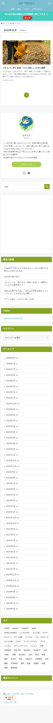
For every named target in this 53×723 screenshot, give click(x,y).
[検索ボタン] (3, 3)
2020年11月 (12, 580)
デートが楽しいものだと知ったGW (19, 299)
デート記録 (18, 637)
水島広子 (29, 659)
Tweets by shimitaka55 (13, 318)
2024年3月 (12, 386)
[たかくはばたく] (26, 3)
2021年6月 (12, 546)
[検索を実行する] (47, 186)
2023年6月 (12, 426)
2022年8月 (12, 478)
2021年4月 (12, 557)
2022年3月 (12, 506)
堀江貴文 (27, 650)
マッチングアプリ (30, 641)
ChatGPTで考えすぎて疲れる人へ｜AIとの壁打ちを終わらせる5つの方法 (26, 269)
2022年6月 (12, 489)
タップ (27, 18)
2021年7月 (12, 540)
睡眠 (6, 663)
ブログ (18, 641)
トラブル (29, 637)
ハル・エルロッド (41, 637)
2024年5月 (12, 375)
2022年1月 (12, 512)
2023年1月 (12, 455)
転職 (43, 663)
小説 (45, 650)
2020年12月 (12, 574)
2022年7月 (12, 483)
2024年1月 (12, 398)
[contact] (29, 173)
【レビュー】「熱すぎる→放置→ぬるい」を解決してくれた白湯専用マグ (26, 283)
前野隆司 (7, 650)
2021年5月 (12, 552)
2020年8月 (12, 597)
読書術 (36, 663)
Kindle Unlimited (10, 633)
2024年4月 (12, 381)
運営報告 (14, 668)
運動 (6, 668)
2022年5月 (12, 495)
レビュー (33, 646)
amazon (15, 628)
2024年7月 (12, 369)
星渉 (37, 655)
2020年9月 (12, 592)
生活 (46, 659)
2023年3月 (12, 443)
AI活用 (6, 628)
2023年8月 (12, 415)
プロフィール (26, 164)
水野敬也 (38, 659)
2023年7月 (12, 421)
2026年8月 (12, 358)
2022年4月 (12, 500)
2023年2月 (12, 449)
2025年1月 (12, 364)
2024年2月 (12, 392)
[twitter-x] (24, 173)
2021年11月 (12, 523)
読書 (28, 663)
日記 (30, 655)
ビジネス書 (8, 641)
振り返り (22, 655)
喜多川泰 (17, 650)
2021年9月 (12, 529)
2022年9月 (12, 472)
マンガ (42, 641)
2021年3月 (12, 563)
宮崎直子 (37, 650)
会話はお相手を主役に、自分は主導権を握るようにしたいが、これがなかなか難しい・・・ (26, 292)
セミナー (7, 637)
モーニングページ (20, 646)
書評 (6, 659)
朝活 (20, 659)
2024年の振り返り (12, 277)
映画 (43, 655)
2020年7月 (12, 603)
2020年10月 (12, 586)
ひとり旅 (36, 633)
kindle (34, 628)
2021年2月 (12, 569)
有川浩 (13, 659)
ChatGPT (25, 628)
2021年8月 (12, 535)
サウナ (45, 633)
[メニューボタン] (49, 3)
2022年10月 (12, 466)
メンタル (7, 646)
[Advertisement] (26, 224)
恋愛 (14, 655)
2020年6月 (12, 609)
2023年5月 (12, 432)
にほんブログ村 (10, 702)
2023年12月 (12, 403)
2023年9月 (12, 409)
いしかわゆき (25, 633)
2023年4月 (12, 438)
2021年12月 (12, 517)
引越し (6, 655)
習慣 (22, 663)
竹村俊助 (14, 663)
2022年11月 (12, 460)
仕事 (41, 646)
